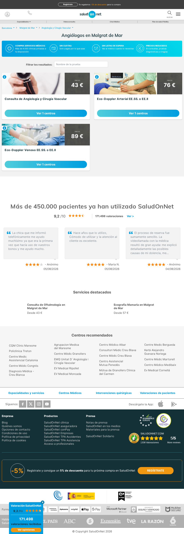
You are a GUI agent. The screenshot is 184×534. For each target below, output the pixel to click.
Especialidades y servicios (26, 393)
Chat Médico (115, 22)
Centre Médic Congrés (23, 365)
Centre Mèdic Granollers (70, 353)
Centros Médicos (70, 393)
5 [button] (103, 322)
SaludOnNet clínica (56, 422)
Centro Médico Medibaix (160, 365)
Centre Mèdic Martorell (159, 359)
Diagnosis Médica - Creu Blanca (21, 372)
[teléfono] (30, 13)
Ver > (130, 216)
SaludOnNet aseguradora (60, 426)
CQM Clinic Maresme (22, 345)
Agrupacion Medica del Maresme (66, 346)
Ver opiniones (26, 529)
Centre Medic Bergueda (159, 344)
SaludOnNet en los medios (103, 426)
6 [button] (109, 322)
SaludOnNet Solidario (100, 436)
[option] (92, 249)
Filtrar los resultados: (39, 64)
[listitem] (46, 96)
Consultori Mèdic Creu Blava (117, 350)
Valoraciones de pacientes (157, 393)
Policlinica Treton (20, 351)
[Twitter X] (30, 404)
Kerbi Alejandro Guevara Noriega (155, 351)
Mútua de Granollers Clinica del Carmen (117, 372)
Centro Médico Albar (112, 344)
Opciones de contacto (16, 429)
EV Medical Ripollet (66, 368)
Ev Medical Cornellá (157, 370)
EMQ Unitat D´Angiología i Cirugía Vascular (71, 361)
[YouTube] (46, 404)
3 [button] (99, 280)
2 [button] (94, 280)
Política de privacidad (16, 436)
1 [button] (88, 280)
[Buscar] (169, 13)
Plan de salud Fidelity (160, 22)
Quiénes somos (12, 426)
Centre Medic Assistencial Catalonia (23, 358)
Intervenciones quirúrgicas (114, 393)
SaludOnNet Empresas (58, 433)
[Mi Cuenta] (7, 14)
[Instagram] (38, 404)
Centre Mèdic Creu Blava (115, 355)
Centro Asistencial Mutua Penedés (111, 363)
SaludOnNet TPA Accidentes (62, 436)
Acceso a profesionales (59, 443)
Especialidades (23, 22)
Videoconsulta (69, 22)
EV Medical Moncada (67, 374)
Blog (5, 422)
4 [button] (98, 322)
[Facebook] (22, 404)
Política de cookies (14, 440)
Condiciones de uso (14, 433)
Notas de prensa (96, 422)
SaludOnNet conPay (57, 429)
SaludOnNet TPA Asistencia (62, 440)
